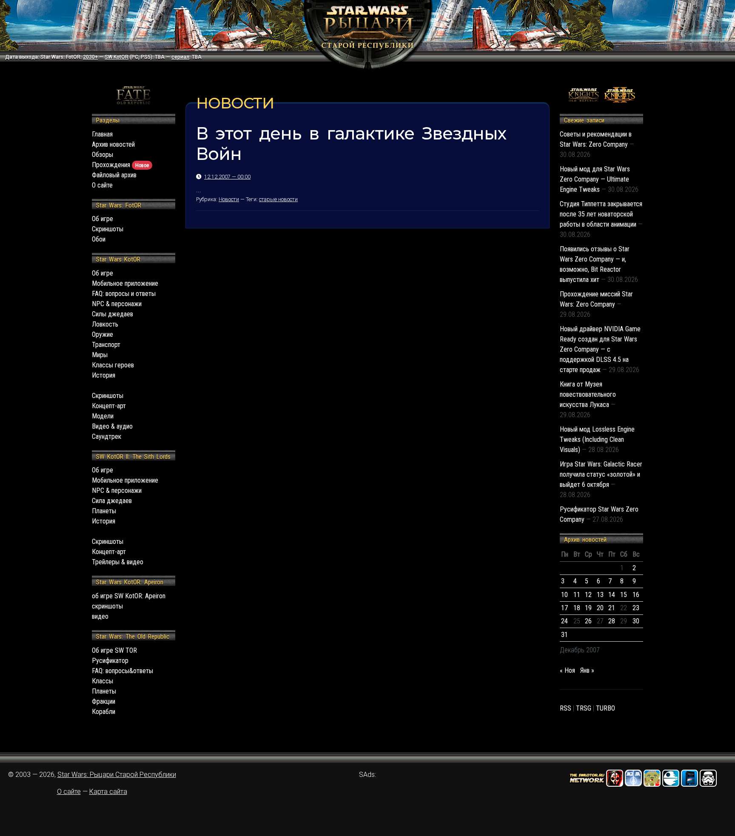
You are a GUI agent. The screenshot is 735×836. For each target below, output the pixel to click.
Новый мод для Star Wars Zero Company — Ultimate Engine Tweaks (595, 179)
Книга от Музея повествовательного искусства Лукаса (588, 394)
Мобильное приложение (125, 283)
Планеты (104, 511)
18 (576, 608)
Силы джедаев (112, 314)
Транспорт (106, 345)
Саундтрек (106, 436)
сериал (180, 57)
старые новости (278, 199)
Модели (103, 416)
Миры (100, 355)
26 (588, 621)
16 (635, 595)
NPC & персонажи (117, 304)
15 (623, 595)
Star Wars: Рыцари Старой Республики (116, 775)
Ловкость (105, 324)
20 (600, 608)
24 (564, 621)
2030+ (90, 57)
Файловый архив (114, 175)
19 (588, 608)
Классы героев (113, 365)
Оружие (102, 334)
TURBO (605, 708)
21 (611, 608)
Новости (229, 199)
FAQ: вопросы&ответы (122, 671)
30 (635, 621)
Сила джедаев (112, 501)
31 (564, 635)
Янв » (587, 670)
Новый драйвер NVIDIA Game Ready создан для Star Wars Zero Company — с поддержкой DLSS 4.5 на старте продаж (600, 349)
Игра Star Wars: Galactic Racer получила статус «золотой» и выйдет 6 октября (601, 474)
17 (564, 608)
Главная (102, 134)
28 (611, 621)
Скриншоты (107, 229)
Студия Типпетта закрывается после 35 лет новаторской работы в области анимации (601, 214)
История (103, 375)
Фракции (103, 701)
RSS (565, 708)
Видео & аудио (112, 426)
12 (588, 595)
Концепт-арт (109, 406)
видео (100, 616)
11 (576, 595)
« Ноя (567, 670)
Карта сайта (108, 792)
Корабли (103, 712)
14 (611, 595)
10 (564, 595)
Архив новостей (113, 144)
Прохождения (120, 165)
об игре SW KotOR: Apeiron (128, 596)
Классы (102, 681)
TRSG (583, 708)
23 (635, 608)
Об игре (102, 219)
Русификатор (110, 661)
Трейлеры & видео (117, 562)
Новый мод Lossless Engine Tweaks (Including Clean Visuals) (597, 439)
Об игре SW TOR (114, 650)
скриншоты (107, 606)
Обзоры (102, 155)
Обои (98, 239)
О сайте (102, 185)
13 (600, 595)
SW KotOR (116, 57)
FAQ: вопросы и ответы (124, 294)
